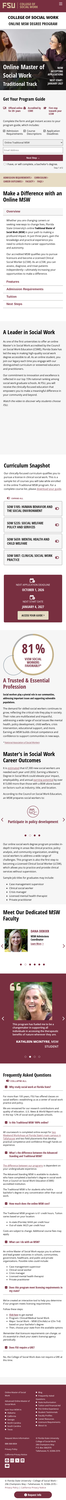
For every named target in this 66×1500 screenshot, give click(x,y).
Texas (10, 1429)
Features (12, 281)
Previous (3, 1018)
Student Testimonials (48, 1412)
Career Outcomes (12, 181)
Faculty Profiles (45, 1415)
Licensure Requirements (49, 1422)
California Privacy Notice (16, 1454)
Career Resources (46, 1419)
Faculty (29, 181)
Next (63, 1018)
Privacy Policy (11, 1449)
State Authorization (47, 1402)
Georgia (10, 1419)
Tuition (11, 296)
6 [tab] (44, 965)
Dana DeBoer (40, 931)
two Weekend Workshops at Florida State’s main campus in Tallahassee (32, 1135)
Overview (13, 211)
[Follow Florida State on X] (18, 1460)
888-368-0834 (11, 1443)
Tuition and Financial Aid (49, 1405)
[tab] (33, 212)
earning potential (43, 780)
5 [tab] (39, 965)
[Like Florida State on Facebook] (7, 1460)
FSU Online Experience (48, 1408)
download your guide (49, 489)
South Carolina (14, 1426)
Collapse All (18, 1081)
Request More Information (17, 1438)
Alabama (11, 1412)
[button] (33, 508)
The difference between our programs (23, 1165)
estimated (13, 768)
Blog (40, 1392)
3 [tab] (35, 836)
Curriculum (40, 177)
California (11, 1416)
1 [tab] (26, 836)
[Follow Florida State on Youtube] (8, 1466)
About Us (42, 1425)
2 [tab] (30, 836)
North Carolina (14, 1422)
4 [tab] (39, 836)
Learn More (36, 943)
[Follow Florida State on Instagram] (12, 1460)
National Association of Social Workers (22, 742)
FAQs (39, 181)
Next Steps (14, 304)
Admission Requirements (17, 177)
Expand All (17, 498)
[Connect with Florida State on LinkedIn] (23, 1460)
